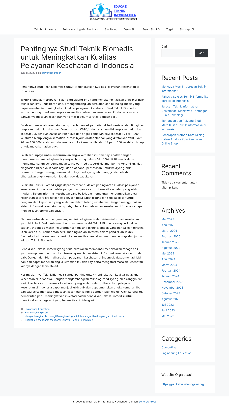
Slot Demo (111, 29)
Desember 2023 (172, 282)
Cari (164, 46)
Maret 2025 (169, 230)
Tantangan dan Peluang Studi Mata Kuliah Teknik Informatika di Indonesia (183, 125)
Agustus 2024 (170, 247)
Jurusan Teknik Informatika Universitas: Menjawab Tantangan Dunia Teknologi (184, 111)
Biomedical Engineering (37, 312)
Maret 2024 (169, 265)
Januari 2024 (170, 276)
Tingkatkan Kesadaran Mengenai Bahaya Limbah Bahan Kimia (58, 319)
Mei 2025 (167, 219)
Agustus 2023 (170, 299)
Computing (168, 347)
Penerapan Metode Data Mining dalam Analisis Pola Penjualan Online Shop (182, 139)
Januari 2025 (170, 242)
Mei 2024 (167, 253)
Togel (169, 29)
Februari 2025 (170, 236)
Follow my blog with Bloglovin (80, 29)
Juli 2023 (167, 304)
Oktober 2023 (170, 293)
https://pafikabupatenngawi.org (182, 384)
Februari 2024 (170, 270)
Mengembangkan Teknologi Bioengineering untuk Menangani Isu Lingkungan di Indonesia (74, 316)
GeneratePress (147, 401)
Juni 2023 (168, 310)
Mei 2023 (167, 316)
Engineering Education (36, 309)
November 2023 (172, 287)
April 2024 (168, 259)
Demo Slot (130, 29)
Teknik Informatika (45, 29)
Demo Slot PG (151, 29)
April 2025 (168, 225)
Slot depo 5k (187, 29)
